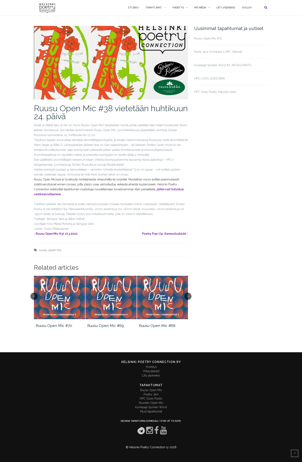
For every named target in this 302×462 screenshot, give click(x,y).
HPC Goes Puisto (151, 398)
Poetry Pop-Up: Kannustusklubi (164, 233)
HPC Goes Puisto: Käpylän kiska (215, 92)
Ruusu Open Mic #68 (157, 325)
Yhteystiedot (151, 371)
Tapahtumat (153, 7)
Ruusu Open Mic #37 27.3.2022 (56, 233)
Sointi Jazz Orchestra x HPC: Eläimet (218, 51)
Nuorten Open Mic (151, 402)
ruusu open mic (50, 250)
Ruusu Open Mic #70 (54, 325)
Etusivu (133, 7)
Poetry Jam (151, 394)
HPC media (200, 7)
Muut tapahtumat (151, 411)
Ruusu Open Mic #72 (208, 38)
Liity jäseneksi (226, 7)
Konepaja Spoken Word (151, 407)
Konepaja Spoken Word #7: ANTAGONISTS (222, 65)
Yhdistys (178, 7)
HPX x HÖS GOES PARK (209, 78)
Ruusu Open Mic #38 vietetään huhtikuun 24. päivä (111, 112)
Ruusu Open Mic (151, 390)
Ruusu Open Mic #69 (105, 325)
